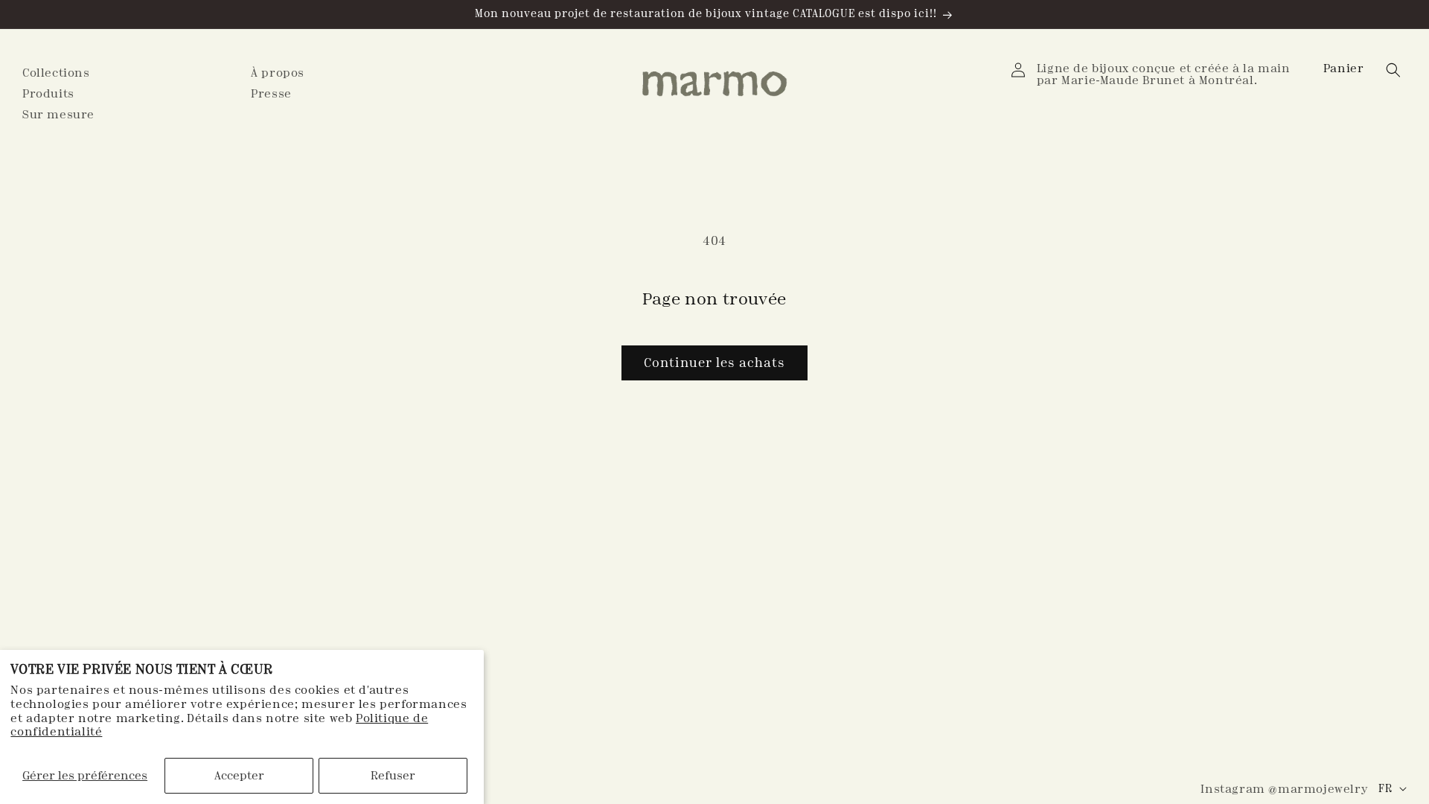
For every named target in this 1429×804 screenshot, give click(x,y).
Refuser (393, 775)
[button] (1345, 68)
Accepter (239, 775)
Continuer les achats (714, 362)
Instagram (1284, 788)
